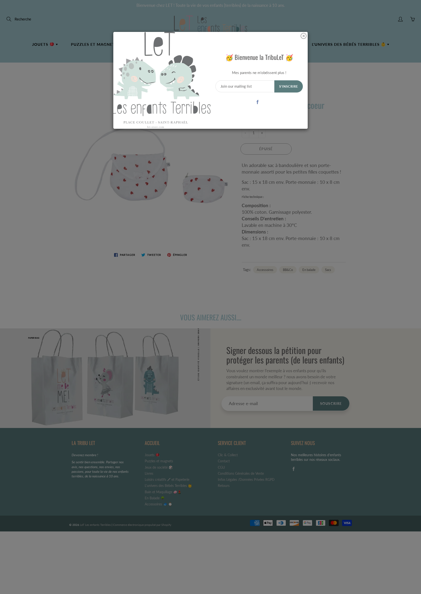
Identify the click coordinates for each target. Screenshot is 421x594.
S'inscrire (288, 86)
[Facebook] (257, 102)
